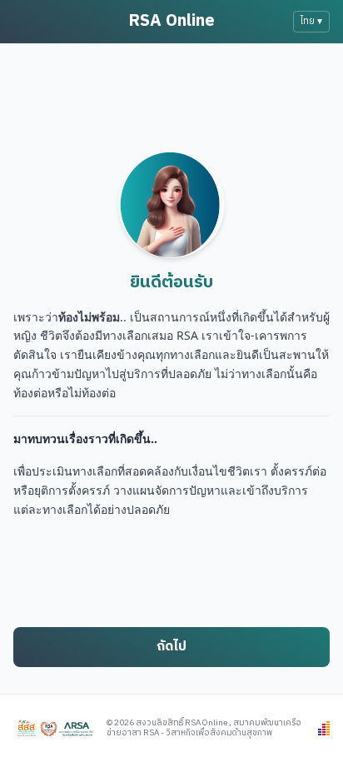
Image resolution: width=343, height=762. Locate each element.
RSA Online (171, 21)
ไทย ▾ (311, 21)
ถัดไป (171, 646)
